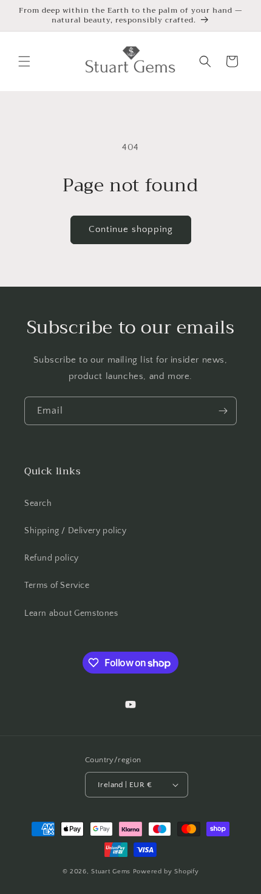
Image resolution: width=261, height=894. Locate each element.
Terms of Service (57, 585)
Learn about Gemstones (71, 613)
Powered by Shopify (166, 871)
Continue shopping (131, 229)
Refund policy (51, 558)
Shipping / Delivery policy (75, 531)
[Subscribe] (222, 411)
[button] (24, 61)
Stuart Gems (111, 871)
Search (38, 503)
